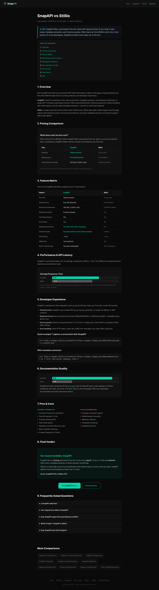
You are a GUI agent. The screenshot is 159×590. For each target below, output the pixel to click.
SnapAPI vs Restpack (46, 561)
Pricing (144, 4)
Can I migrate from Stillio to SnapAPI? (54, 510)
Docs (128, 4)
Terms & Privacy (104, 580)
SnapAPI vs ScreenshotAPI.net (71, 555)
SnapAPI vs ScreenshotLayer (67, 561)
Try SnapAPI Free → (69, 486)
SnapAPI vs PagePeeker (94, 555)
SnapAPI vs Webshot (89, 561)
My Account (78, 580)
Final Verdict (46, 72)
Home (52, 580)
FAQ (43, 76)
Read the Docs (91, 486)
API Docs (59, 580)
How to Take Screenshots (110, 567)
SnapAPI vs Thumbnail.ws (47, 555)
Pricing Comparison (49, 51)
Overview (45, 47)
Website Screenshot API (47, 567)
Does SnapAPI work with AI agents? (54, 530)
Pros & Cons (46, 69)
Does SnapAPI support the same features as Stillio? (59, 517)
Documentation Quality (50, 65)
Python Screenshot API (68, 567)
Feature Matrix (47, 54)
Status (87, 580)
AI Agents (135, 4)
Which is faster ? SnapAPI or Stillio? (54, 523)
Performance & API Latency (52, 58)
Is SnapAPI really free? (49, 503)
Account (152, 4)
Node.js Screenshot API (88, 567)
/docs (73, 386)
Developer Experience (50, 62)
